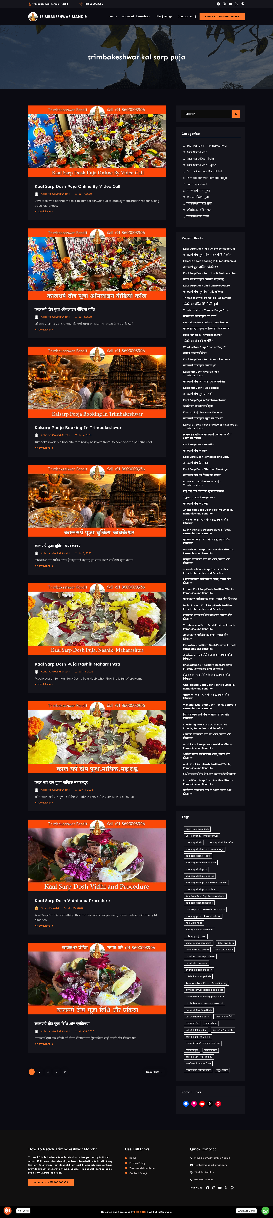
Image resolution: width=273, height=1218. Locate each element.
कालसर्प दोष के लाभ (195, 451)
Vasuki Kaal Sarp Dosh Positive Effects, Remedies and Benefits (208, 551)
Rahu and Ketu (226, 943)
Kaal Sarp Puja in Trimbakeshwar (204, 400)
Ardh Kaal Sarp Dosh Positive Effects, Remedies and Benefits (207, 766)
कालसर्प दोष (211, 1023)
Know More (43, 211)
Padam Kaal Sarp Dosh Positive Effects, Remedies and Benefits (208, 591)
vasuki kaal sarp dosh (197, 1016)
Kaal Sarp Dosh (196, 152)
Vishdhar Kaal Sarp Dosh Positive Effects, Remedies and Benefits (210, 706)
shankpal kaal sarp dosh (199, 969)
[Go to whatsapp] (265, 1211)
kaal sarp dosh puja (196, 869)
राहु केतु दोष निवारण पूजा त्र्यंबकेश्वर (203, 491)
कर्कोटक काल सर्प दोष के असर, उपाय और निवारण (207, 657)
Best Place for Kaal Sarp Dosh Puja (205, 322)
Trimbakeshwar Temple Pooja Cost (206, 310)
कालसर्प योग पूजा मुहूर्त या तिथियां (203, 418)
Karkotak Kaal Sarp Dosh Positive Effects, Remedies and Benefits (210, 647)
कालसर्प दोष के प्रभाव (222, 1030)
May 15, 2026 (75, 908)
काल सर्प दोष (192, 1023)
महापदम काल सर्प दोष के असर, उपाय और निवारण (207, 617)
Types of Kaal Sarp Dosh (199, 497)
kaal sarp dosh (194, 842)
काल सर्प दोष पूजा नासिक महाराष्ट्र (61, 782)
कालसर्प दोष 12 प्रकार (196, 1030)
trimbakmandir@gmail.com (210, 1165)
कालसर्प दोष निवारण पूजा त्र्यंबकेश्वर (204, 381)
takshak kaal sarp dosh (198, 976)
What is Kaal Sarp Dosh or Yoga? (204, 347)
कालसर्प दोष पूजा (197, 197)
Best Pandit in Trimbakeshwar (206, 146)
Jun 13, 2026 (86, 671)
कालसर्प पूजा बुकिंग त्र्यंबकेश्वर (57, 545)
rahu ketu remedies (196, 963)
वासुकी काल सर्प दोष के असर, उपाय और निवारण (206, 561)
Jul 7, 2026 (85, 435)
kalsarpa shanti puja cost (199, 929)
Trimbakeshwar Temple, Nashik (50, 4)
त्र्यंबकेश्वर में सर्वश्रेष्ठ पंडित (198, 341)
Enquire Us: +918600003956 (51, 1182)
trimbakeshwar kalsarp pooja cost (204, 989)
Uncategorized (196, 184)
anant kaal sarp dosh (197, 829)
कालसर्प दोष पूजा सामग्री (197, 394)
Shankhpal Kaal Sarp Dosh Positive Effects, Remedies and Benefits (205, 571)
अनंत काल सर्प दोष (224, 1016)
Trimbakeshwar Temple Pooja (206, 178)
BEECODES (140, 1212)
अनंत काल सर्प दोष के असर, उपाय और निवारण (205, 521)
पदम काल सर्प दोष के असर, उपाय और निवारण (210, 599)
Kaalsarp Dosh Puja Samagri (201, 388)
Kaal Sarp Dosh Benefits (198, 444)
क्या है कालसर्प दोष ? (195, 353)
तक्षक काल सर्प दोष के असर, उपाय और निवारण (205, 637)
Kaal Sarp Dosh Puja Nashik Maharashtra (77, 664)
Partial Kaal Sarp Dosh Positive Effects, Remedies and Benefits (208, 782)
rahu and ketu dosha (197, 949)
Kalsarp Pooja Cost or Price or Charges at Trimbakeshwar (210, 426)
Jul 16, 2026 (85, 317)
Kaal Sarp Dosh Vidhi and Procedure (72, 900)
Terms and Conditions (142, 1168)
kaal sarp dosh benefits (220, 842)
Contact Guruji (138, 1173)
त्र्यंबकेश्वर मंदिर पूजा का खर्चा (199, 316)
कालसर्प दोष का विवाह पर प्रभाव (202, 475)
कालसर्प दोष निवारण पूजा (198, 1036)
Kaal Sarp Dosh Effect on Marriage (205, 469)
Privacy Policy (137, 1163)
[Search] (236, 114)
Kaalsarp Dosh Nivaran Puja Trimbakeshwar (201, 373)
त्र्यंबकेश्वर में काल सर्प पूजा (198, 1063)
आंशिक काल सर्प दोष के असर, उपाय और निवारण (206, 756)
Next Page (154, 1072)
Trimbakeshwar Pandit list (204, 171)
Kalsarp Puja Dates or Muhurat (203, 412)
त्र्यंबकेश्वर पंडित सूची (199, 203)
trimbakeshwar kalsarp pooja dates (205, 996)
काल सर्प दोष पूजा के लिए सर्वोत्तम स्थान (206, 328)
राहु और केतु (222, 1070)
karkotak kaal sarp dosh (199, 943)
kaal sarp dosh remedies (199, 902)
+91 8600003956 (93, 4)
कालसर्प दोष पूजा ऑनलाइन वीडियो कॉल (65, 309)
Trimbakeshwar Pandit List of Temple (207, 298)
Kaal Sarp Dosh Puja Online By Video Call (77, 186)
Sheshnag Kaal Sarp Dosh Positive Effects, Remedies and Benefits (205, 726)
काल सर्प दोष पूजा (198, 191)
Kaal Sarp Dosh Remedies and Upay (206, 457)
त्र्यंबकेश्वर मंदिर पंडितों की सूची (200, 304)
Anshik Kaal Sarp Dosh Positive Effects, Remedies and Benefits (208, 746)
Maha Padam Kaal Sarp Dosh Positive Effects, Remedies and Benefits (207, 607)
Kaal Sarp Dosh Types (201, 165)
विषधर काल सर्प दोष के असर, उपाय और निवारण (206, 716)
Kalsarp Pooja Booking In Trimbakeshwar (78, 427)
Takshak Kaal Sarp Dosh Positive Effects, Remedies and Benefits (209, 627)
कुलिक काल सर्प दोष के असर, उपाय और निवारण (206, 541)
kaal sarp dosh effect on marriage (205, 849)
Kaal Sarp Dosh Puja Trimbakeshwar (206, 359)
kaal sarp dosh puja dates (200, 876)
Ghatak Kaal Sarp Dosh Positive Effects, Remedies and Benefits (209, 686)
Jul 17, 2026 (85, 194)
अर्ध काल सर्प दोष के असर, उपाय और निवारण (209, 774)
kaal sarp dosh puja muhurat (201, 889)
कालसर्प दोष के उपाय (195, 463)
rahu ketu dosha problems (200, 956)
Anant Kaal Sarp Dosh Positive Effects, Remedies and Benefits (208, 511)
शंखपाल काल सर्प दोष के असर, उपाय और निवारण (207, 581)
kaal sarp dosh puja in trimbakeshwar (206, 882)
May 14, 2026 (86, 1031)
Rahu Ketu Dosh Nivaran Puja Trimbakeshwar (201, 483)
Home (132, 1158)
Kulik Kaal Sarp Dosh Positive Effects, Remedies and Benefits (207, 531)
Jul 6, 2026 (85, 553)
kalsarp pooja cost (196, 936)
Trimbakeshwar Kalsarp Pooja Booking (206, 983)
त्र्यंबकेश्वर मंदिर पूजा (199, 210)
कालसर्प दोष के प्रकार (195, 503)
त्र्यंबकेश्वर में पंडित (197, 216)
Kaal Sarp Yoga (194, 922)
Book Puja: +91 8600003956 (222, 16)
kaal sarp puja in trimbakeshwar (203, 916)
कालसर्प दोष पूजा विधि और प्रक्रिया (63, 1023)
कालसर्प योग (210, 1050)
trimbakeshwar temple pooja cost (204, 1003)
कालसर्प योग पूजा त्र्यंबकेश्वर (199, 365)
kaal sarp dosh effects (198, 855)
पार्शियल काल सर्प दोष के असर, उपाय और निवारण (207, 792)
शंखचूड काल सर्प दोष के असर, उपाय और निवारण (206, 677)
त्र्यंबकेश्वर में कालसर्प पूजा (198, 406)
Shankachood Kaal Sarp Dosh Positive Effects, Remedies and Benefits (208, 667)
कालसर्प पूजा (192, 1050)
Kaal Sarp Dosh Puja (200, 159)
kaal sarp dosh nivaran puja (201, 862)
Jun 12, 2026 (86, 790)
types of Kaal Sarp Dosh (199, 1010)
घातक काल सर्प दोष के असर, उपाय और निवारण (206, 696)
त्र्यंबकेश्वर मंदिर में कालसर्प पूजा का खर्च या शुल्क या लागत (207, 436)
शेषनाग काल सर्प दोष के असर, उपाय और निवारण (207, 736)
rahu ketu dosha (224, 949)
